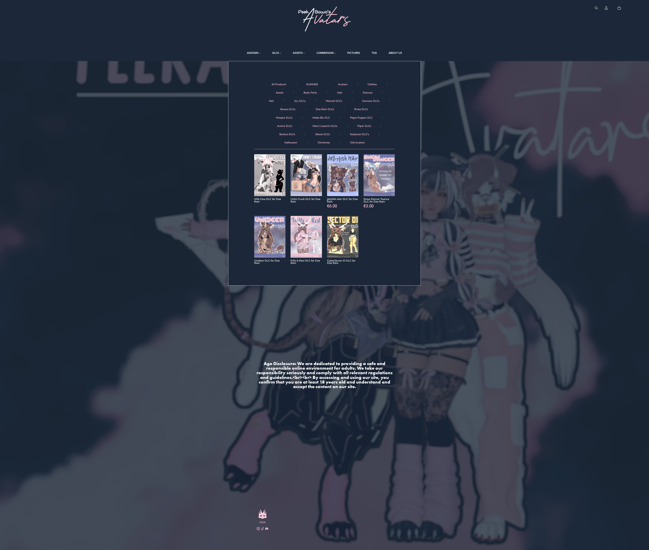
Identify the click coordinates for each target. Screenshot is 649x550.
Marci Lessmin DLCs (325, 125)
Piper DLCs (364, 125)
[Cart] (620, 8)
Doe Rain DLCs (325, 109)
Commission (325, 53)
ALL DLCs (300, 100)
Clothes (372, 84)
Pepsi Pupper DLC (361, 117)
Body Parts (310, 92)
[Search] (596, 8)
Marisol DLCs (334, 100)
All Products (279, 84)
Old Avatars (357, 142)
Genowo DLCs (370, 100)
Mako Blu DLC (321, 117)
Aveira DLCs (284, 125)
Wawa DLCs (322, 134)
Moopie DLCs (284, 117)
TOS (374, 53)
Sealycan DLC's (359, 134)
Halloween (290, 142)
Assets (298, 53)
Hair (339, 92)
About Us (395, 53)
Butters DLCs (287, 134)
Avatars (253, 53)
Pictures (353, 53)
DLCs (276, 53)
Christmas (324, 142)
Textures (367, 92)
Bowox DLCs (287, 109)
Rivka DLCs (361, 109)
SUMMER (312, 84)
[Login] (606, 8)
